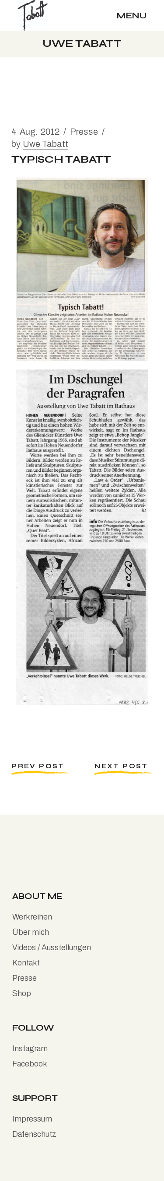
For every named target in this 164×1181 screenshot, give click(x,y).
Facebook (29, 1063)
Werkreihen (32, 917)
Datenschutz (34, 1134)
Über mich (30, 932)
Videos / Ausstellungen (51, 947)
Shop (21, 993)
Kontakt (26, 962)
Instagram (30, 1048)
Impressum (32, 1119)
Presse (84, 131)
